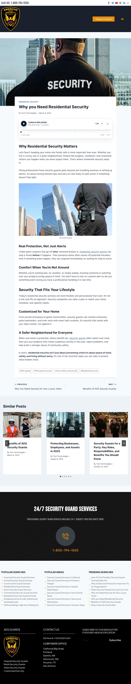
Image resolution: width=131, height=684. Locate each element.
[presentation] (22, 425)
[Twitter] (112, 2)
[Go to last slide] (7, 443)
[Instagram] (120, 2)
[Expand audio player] (107, 123)
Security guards (77, 338)
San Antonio (49, 665)
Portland (47, 652)
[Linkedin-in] (124, 2)
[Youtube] (116, 2)
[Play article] (24, 123)
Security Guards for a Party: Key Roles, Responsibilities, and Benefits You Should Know (107, 451)
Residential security (89, 371)
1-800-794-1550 (65, 550)
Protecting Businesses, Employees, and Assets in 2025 (65, 447)
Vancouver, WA (50, 659)
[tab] (60, 476)
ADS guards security (43, 371)
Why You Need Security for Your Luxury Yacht (38, 386)
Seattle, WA (49, 655)
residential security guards (93, 251)
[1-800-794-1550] (65, 536)
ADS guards (25, 371)
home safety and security (66, 371)
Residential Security (29, 102)
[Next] (124, 443)
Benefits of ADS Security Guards (99, 386)
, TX (54, 662)
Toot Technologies (28, 113)
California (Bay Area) (53, 648)
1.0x (97, 123)
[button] (122, 19)
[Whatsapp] (128, 2)
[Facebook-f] (108, 2)
